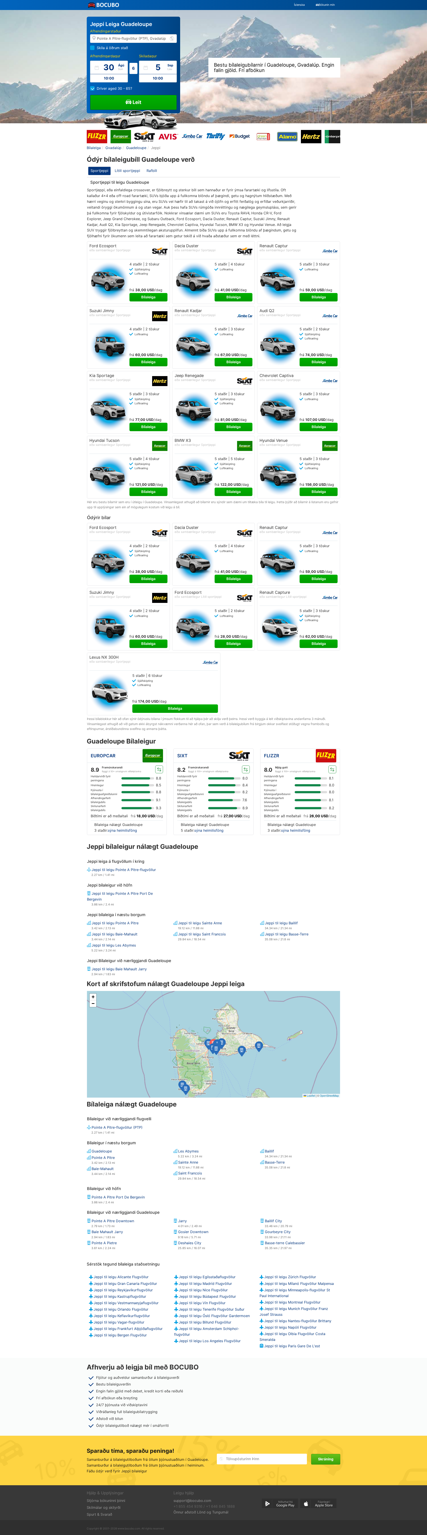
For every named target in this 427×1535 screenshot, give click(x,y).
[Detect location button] (172, 38)
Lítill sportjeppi (127, 170)
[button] (208, 1044)
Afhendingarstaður (105, 31)
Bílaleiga (148, 297)
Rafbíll (152, 170)
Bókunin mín (327, 4)
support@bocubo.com (192, 1500)
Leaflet (310, 1095)
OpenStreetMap (329, 1095)
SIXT (182, 755)
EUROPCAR (103, 755)
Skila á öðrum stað (112, 48)
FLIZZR (271, 755)
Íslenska (299, 4)
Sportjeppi (99, 170)
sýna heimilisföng (122, 830)
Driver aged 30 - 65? (114, 88)
